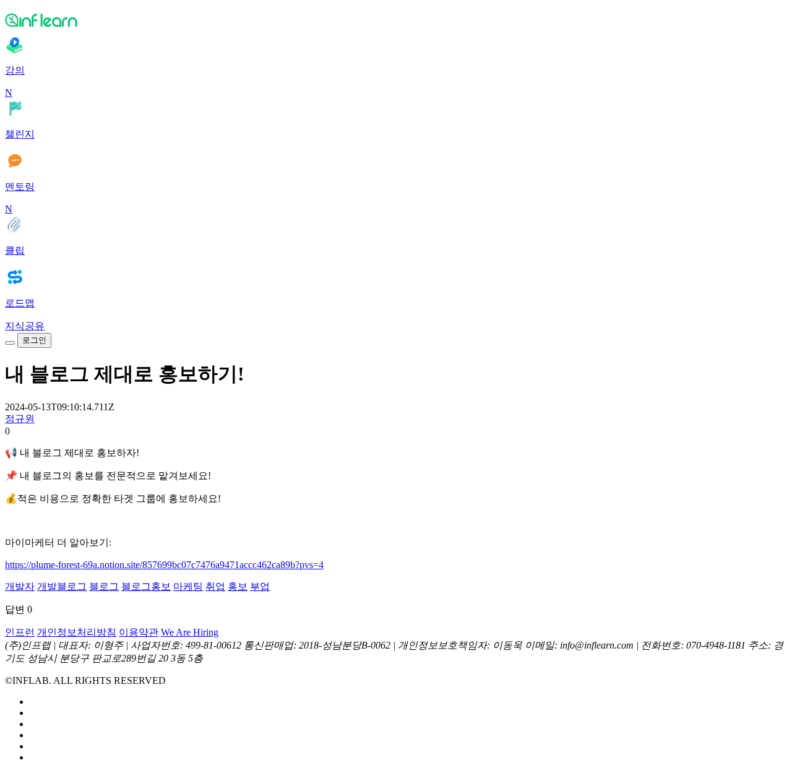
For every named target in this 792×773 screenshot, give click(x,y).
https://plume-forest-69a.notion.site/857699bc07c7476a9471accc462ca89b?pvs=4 (164, 564)
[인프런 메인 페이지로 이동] (396, 20)
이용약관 (138, 632)
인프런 (20, 632)
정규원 (20, 418)
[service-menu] (10, 343)
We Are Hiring (189, 632)
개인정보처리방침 (76, 632)
